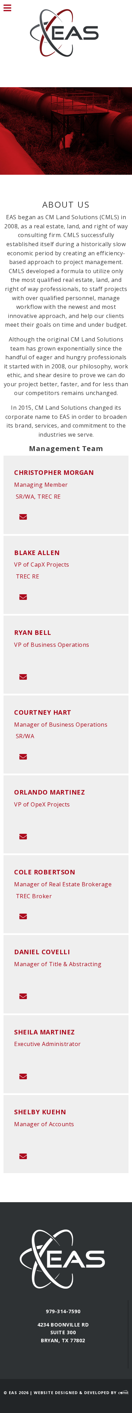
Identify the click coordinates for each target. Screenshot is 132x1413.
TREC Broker (34, 896)
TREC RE (27, 576)
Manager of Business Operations (60, 724)
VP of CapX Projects (41, 564)
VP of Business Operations (51, 645)
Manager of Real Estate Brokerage (63, 884)
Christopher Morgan (54, 472)
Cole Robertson (44, 872)
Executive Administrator (47, 1044)
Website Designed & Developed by (76, 1392)
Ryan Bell (32, 632)
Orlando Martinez (49, 792)
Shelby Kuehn (40, 1112)
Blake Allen (37, 552)
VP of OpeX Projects (42, 804)
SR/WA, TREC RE (38, 496)
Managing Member (41, 485)
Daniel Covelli (42, 952)
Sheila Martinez (44, 1032)
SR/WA (25, 736)
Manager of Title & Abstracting (57, 964)
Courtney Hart (42, 712)
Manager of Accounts (44, 1124)
